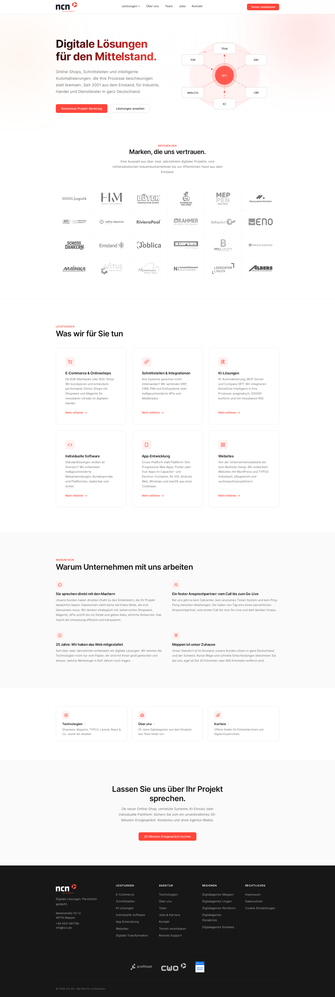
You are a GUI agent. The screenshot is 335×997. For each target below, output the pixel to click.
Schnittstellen (125, 901)
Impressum (253, 894)
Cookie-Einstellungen (260, 908)
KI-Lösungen (125, 908)
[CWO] (173, 967)
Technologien (168, 894)
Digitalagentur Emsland (218, 927)
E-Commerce (125, 894)
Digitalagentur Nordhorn (219, 908)
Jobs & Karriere (169, 915)
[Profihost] (141, 967)
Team (169, 6)
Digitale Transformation (132, 935)
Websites (122, 928)
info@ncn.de (64, 927)
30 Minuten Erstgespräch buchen (167, 836)
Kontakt (197, 6)
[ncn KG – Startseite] (66, 7)
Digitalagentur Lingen (217, 901)
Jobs (182, 6)
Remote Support (170, 935)
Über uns (152, 6)
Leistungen (129, 6)
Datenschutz (253, 901)
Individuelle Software (130, 915)
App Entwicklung (127, 921)
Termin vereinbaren (263, 7)
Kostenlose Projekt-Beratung (81, 108)
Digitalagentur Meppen (218, 894)
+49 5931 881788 (67, 923)
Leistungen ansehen (130, 108)
